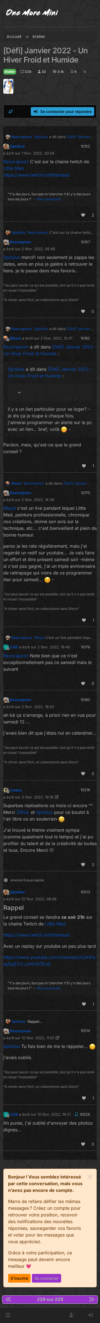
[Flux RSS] (85, 71)
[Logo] (32, 13)
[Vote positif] (83, 215)
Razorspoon (21, 136)
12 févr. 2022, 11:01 (38, 1038)
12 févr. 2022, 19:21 (54, 1114)
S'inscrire (19, 1278)
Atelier (9, 71)
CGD (14, 647)
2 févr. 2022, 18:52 (38, 706)
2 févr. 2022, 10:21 (56, 338)
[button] (8, 1315)
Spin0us (17, 146)
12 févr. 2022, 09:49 (39, 899)
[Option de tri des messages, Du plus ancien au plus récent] (11, 111)
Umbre (16, 790)
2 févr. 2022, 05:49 (38, 249)
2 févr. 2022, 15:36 (38, 499)
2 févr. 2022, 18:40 (54, 647)
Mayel (15, 338)
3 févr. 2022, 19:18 (37, 797)
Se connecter (46, 1278)
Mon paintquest (49, 199)
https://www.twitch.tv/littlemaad (36, 175)
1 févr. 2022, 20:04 (38, 153)
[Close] (89, 1177)
